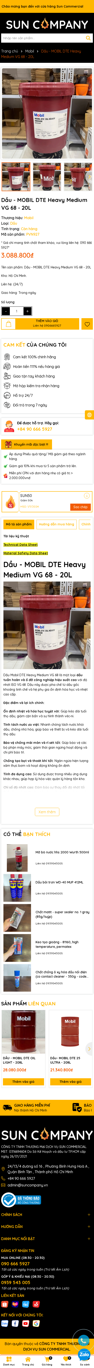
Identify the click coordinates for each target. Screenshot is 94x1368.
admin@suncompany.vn (28, 1185)
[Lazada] (15, 1304)
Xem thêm (47, 812)
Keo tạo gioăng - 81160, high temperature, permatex (57, 944)
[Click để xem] (47, 113)
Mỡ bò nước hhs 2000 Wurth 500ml (62, 852)
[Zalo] (4, 1323)
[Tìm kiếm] (88, 38)
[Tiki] (25, 1304)
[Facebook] (15, 1323)
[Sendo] (36, 1304)
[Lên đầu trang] (84, 1326)
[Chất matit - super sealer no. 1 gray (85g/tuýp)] (17, 918)
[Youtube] (25, 1323)
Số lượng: (8, 302)
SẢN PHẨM (28, 1003)
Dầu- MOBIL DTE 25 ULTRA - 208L (65, 1060)
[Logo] (47, 23)
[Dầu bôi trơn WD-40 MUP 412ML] (17, 888)
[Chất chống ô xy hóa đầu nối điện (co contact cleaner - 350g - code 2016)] (17, 978)
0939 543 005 (15, 1282)
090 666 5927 (15, 1263)
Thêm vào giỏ (23, 1082)
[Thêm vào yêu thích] (87, 324)
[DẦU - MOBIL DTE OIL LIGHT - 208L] (23, 1032)
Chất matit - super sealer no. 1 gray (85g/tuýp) (62, 914)
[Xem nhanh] (40, 1031)
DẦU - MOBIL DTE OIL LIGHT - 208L (19, 1060)
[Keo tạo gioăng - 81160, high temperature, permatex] (17, 948)
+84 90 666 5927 (34, 429)
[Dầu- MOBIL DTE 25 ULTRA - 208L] (70, 1032)
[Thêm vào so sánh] (40, 1023)
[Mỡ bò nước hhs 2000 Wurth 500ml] (17, 858)
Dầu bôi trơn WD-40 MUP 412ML (59, 882)
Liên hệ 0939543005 (49, 863)
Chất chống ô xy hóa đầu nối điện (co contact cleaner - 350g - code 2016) (61, 974)
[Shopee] (4, 1304)
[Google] (36, 1323)
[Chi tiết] (87, 496)
